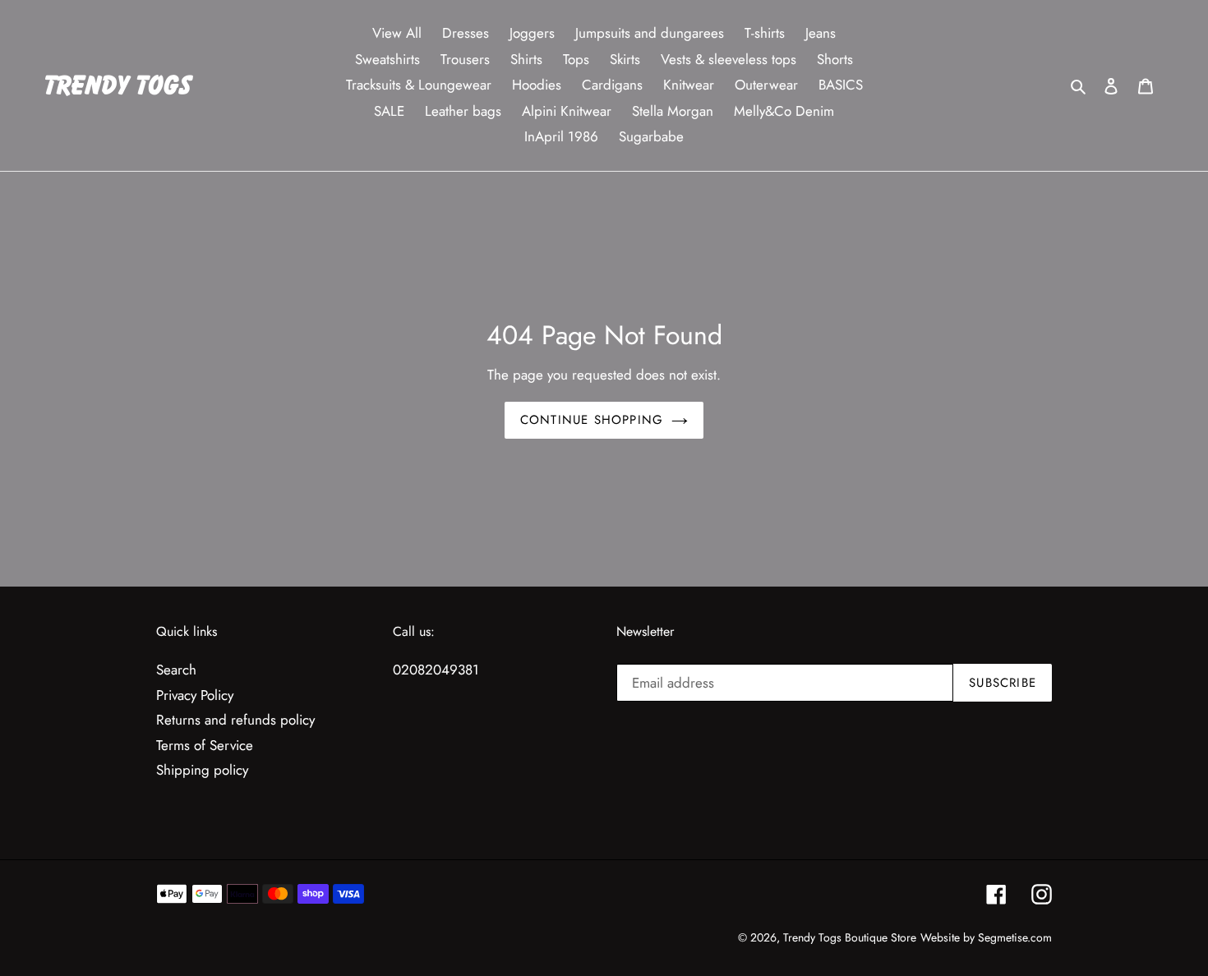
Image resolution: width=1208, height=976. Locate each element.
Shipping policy (202, 770)
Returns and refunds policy (235, 720)
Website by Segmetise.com (986, 937)
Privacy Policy (194, 695)
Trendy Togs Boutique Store (849, 937)
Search (176, 669)
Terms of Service (204, 745)
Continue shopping (591, 420)
